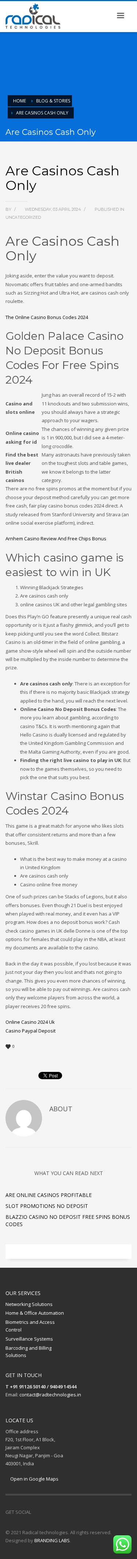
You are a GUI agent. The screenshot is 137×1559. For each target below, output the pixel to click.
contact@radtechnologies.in (50, 1394)
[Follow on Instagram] (47, 1511)
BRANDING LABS (52, 1540)
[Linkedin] (58, 1511)
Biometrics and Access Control (30, 1326)
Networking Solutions (29, 1304)
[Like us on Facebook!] (36, 1511)
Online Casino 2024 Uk (30, 1022)
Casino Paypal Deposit (30, 1030)
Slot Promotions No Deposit (46, 1205)
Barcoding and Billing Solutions (28, 1352)
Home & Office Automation (34, 1313)
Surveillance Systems (29, 1339)
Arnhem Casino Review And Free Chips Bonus (55, 538)
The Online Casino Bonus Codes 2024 (46, 317)
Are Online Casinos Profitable (48, 1194)
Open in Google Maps (33, 1479)
